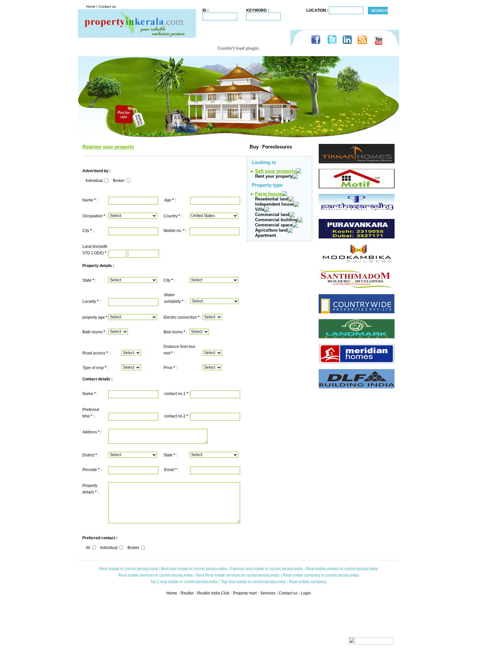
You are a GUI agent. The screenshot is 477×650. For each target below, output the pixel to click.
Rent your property (274, 176)
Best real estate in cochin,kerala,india (193, 569)
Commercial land (272, 214)
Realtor (187, 593)
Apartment (265, 235)
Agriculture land (271, 230)
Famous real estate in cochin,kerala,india (266, 569)
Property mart (245, 593)
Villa (259, 209)
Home (91, 6)
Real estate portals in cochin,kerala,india (342, 569)
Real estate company (307, 582)
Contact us (107, 6)
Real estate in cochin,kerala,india (128, 569)
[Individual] (106, 181)
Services (267, 593)
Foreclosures (277, 146)
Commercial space (273, 225)
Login (306, 593)
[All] (93, 548)
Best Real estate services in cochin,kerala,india (237, 575)
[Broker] (128, 181)
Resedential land (271, 199)
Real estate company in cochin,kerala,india (321, 575)
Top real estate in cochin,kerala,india (253, 582)
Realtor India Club (213, 593)
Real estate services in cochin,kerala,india (155, 575)
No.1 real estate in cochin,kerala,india (184, 582)
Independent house (274, 204)
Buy (196, 146)
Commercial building (276, 219)
